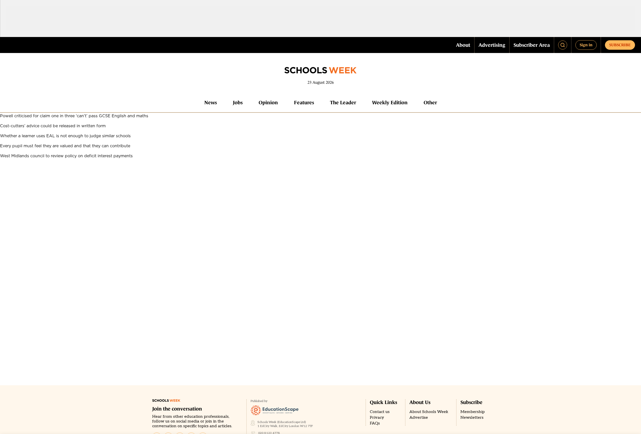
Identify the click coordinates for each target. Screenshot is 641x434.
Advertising (491, 45)
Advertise (418, 417)
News (210, 102)
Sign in (586, 44)
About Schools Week (428, 412)
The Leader (343, 102)
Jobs (238, 102)
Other (430, 102)
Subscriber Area (532, 45)
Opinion (268, 102)
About (463, 45)
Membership (472, 412)
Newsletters (472, 417)
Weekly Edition (390, 102)
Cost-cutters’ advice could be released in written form (53, 125)
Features (304, 102)
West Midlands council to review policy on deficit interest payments (66, 155)
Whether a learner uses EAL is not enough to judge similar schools (65, 135)
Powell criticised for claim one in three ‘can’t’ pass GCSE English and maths (74, 115)
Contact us (380, 412)
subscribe (620, 44)
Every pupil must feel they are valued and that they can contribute (65, 145)
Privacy (377, 417)
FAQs (375, 423)
